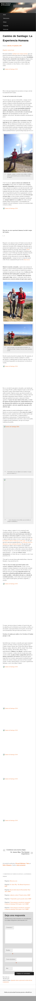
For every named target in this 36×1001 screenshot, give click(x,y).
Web (7, 968)
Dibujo (4, 22)
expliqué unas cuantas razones (20, 53)
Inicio (4, 14)
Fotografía (5, 25)
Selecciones (6, 18)
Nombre (9, 950)
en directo (10, 540)
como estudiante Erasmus (15, 544)
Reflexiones (23, 863)
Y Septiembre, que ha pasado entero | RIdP (20, 899)
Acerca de (5, 29)
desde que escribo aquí (19, 540)
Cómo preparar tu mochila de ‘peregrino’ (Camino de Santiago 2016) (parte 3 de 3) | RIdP (17, 908)
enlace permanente (21, 865)
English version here (8, 50)
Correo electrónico (11, 959)
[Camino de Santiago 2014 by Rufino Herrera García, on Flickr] (18, 375)
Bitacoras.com (13, 881)
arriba (27, 249)
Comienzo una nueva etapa (16, 850)
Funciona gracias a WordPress (24, 992)
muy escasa (27, 259)
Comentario (9, 927)
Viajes (27, 863)
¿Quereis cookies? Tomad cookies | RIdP (20, 895)
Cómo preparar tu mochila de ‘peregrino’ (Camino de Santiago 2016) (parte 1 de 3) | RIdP (17, 903)
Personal (18, 863)
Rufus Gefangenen (7, 865)
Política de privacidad (9, 992)
